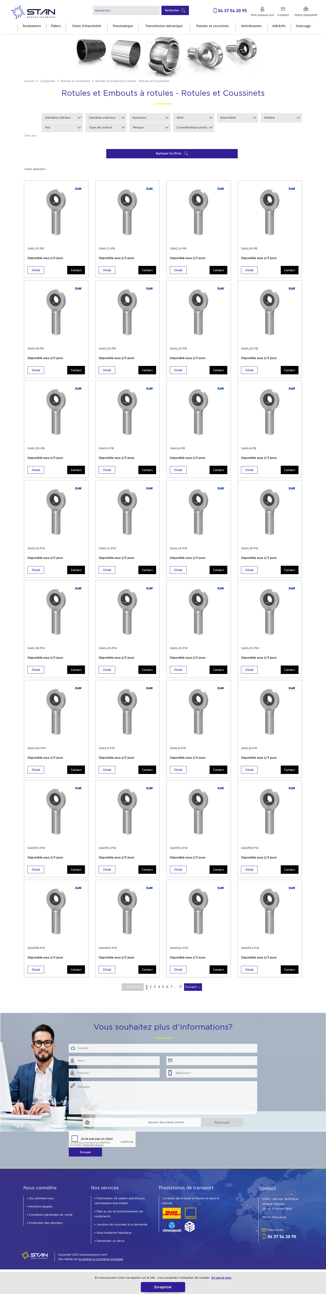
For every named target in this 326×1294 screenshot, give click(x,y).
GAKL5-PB (106, 448)
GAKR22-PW (179, 948)
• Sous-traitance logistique (113, 1232)
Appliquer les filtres (169, 153)
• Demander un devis (109, 1241)
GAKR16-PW (250, 848)
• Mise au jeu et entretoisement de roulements (118, 1214)
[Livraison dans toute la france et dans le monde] (179, 1219)
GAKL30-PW (36, 748)
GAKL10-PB (35, 248)
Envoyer (85, 1152)
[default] (33, 11)
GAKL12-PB (107, 248)
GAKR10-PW (36, 848)
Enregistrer (163, 1287)
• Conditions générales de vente (50, 1214)
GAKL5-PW (107, 748)
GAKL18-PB (35, 348)
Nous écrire (275, 1229)
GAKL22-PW (179, 648)
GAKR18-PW (36, 948)
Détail (36, 270)
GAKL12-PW (107, 548)
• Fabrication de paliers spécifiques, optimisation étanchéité (119, 1201)
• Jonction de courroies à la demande (120, 1224)
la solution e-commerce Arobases (101, 1259)
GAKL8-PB (248, 448)
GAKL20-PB (107, 348)
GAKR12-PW (107, 848)
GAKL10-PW (36, 548)
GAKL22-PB (178, 348)
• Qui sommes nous (40, 1198)
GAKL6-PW (178, 748)
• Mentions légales (39, 1206)
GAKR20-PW (108, 948)
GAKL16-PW (249, 548)
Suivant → (193, 987)
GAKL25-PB (249, 348)
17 (180, 987)
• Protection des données (45, 1223)
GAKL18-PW (36, 648)
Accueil (29, 81)
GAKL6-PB (177, 448)
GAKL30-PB (36, 448)
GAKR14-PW (179, 848)
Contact (76, 270)
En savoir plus (221, 1277)
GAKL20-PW (108, 648)
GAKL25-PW (250, 648)
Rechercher (172, 10)
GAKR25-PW (250, 948)
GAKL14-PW (178, 548)
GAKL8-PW (249, 748)
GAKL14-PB (178, 248)
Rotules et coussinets (75, 81)
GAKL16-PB (249, 248)
